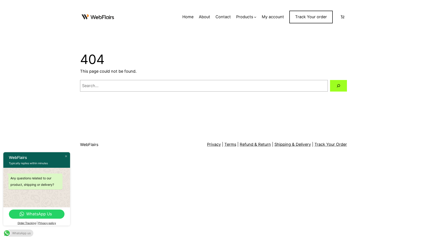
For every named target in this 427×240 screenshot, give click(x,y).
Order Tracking (27, 223)
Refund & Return (255, 144)
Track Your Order (330, 144)
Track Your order (311, 16)
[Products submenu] (255, 17)
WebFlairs (89, 144)
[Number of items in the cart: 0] (342, 16)
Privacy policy (47, 223)
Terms (230, 144)
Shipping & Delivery (292, 144)
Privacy (214, 144)
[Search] (338, 86)
